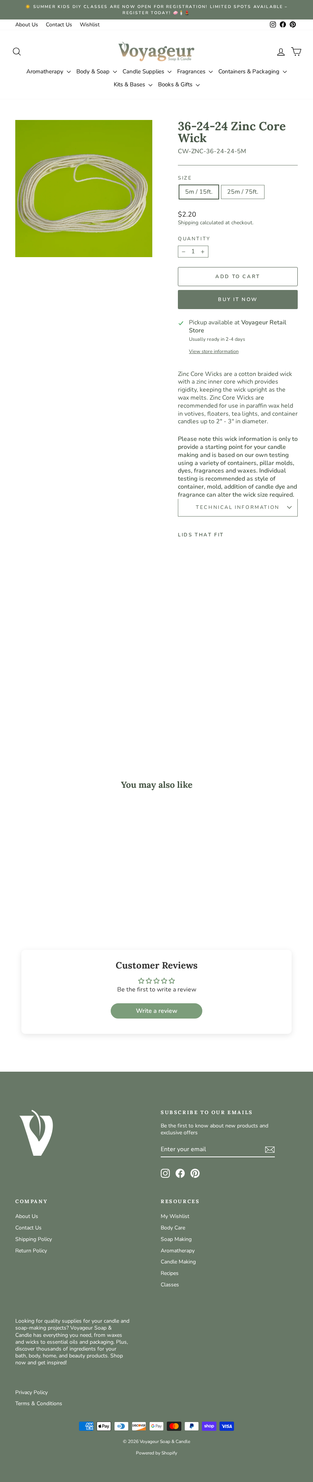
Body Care (173, 1227)
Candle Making (178, 1261)
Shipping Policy (33, 1239)
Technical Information (238, 507)
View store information (214, 351)
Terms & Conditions (38, 1403)
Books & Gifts (176, 84)
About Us (26, 24)
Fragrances (192, 71)
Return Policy (31, 1250)
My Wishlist (175, 1216)
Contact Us (59, 24)
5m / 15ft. (199, 192)
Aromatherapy (45, 71)
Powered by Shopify (156, 1453)
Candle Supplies (144, 71)
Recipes (170, 1273)
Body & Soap (93, 71)
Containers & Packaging (249, 71)
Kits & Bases (130, 84)
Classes (170, 1284)
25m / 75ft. (242, 192)
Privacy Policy (31, 1392)
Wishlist (90, 24)
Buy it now (238, 299)
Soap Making (176, 1239)
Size (185, 178)
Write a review (156, 1011)
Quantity (194, 239)
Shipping (188, 222)
